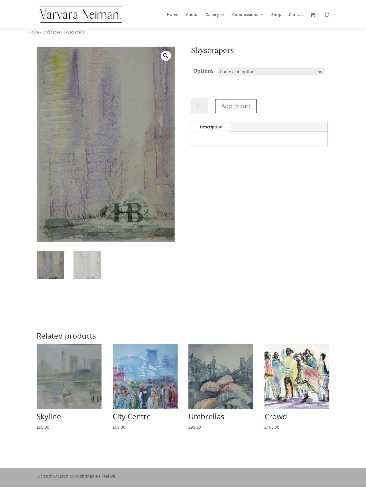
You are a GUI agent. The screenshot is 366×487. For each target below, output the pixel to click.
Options (203, 70)
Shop (276, 15)
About (192, 15)
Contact (296, 15)
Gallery (212, 15)
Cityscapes (51, 32)
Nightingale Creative (95, 476)
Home (172, 15)
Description (211, 127)
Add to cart (235, 106)
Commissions (245, 15)
